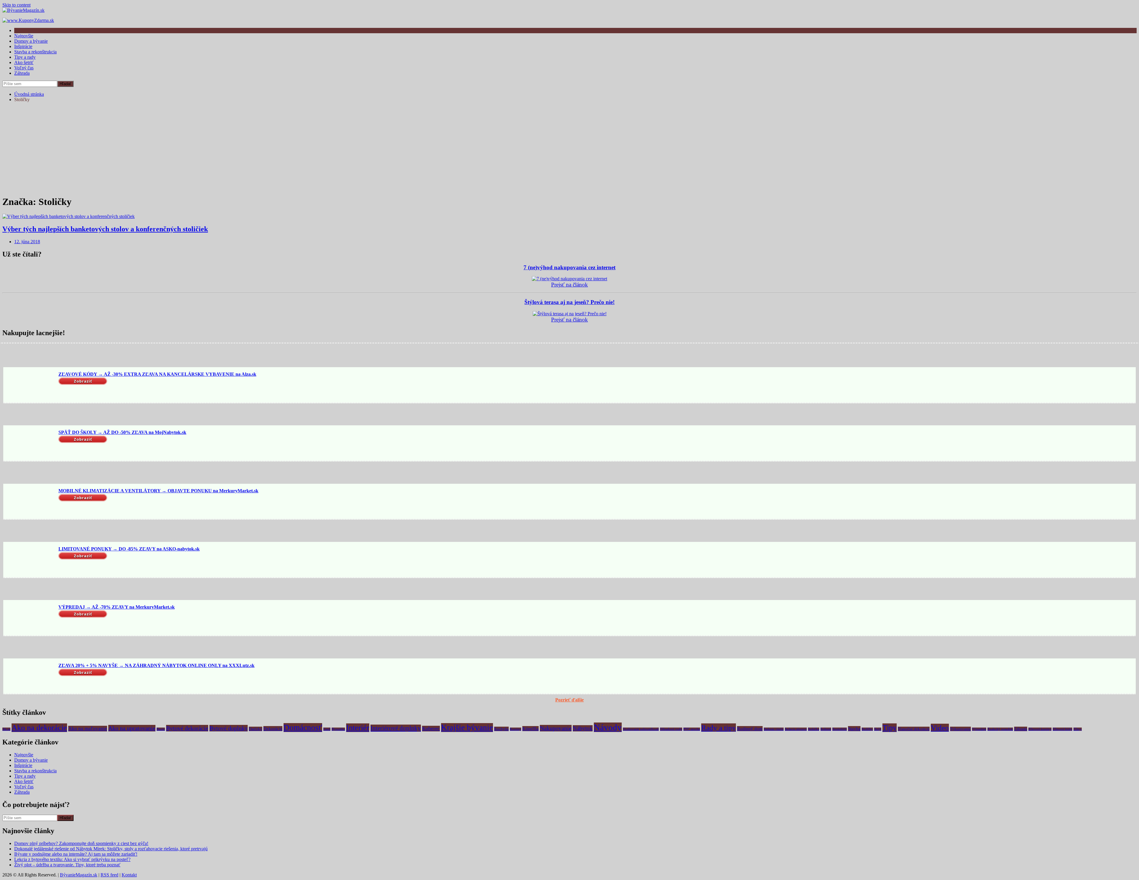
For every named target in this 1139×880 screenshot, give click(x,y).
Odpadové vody (671, 729)
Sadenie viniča (774, 729)
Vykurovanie (960, 729)
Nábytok (583, 728)
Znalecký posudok (1000, 729)
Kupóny (515, 729)
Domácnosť (303, 727)
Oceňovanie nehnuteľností (641, 729)
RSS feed (109, 874)
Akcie (6, 729)
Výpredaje (979, 729)
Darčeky (255, 729)
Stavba (854, 728)
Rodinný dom (750, 728)
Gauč (326, 729)
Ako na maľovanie (87, 728)
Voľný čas (24, 67)
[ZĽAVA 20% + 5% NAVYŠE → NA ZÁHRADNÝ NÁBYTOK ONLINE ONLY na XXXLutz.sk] (30, 676)
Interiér (357, 727)
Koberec (431, 728)
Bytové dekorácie (187, 728)
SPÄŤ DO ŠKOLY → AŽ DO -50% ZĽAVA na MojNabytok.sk (122, 432)
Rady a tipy (718, 727)
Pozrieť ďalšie (569, 699)
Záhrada (22, 73)
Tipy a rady (25, 57)
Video (940, 728)
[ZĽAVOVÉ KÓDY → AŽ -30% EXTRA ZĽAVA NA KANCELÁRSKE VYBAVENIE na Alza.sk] (30, 385)
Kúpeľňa (530, 728)
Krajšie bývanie (467, 727)
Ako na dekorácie (39, 727)
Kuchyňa (501, 729)
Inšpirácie (23, 46)
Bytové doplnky (228, 728)
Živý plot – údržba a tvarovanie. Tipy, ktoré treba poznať (67, 864)
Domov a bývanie (31, 41)
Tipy (889, 727)
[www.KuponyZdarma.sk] (28, 20)
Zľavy (1077, 729)
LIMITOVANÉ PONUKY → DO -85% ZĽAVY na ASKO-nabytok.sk (129, 548)
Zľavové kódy (1062, 729)
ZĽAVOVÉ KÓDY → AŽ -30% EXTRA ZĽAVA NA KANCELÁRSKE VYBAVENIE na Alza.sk (157, 374)
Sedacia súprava (796, 729)
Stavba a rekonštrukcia (35, 51)
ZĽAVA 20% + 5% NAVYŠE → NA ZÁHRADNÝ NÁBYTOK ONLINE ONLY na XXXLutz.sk (156, 665)
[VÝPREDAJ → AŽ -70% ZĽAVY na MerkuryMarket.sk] (30, 618)
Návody (608, 727)
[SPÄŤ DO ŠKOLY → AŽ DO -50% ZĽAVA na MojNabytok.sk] (30, 443)
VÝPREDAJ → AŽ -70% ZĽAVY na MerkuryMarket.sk (116, 607)
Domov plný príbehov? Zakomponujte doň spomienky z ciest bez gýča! (81, 843)
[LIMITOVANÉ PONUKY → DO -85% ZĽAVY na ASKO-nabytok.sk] (30, 560)
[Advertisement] (569, 148)
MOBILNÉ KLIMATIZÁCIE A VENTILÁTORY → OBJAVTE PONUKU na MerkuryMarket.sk (158, 490)
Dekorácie (272, 728)
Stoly (877, 729)
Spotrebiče (839, 729)
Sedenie (825, 729)
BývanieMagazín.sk (78, 874)
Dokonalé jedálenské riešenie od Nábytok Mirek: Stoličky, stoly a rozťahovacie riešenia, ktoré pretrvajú (111, 848)
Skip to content (16, 4)
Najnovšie (23, 35)
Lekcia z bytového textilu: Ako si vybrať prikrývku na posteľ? (72, 859)
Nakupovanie (556, 728)
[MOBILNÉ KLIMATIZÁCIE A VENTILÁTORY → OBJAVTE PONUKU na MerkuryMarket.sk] (30, 501)
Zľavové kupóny (1039, 729)
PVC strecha (691, 729)
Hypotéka (338, 729)
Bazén (161, 729)
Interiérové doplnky (395, 728)
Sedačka (813, 729)
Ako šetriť (24, 62)
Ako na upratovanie (131, 728)
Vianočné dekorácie (914, 729)
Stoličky (867, 729)
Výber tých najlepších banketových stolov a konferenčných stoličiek (105, 229)
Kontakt (129, 874)
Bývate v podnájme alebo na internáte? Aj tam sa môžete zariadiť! (75, 854)
